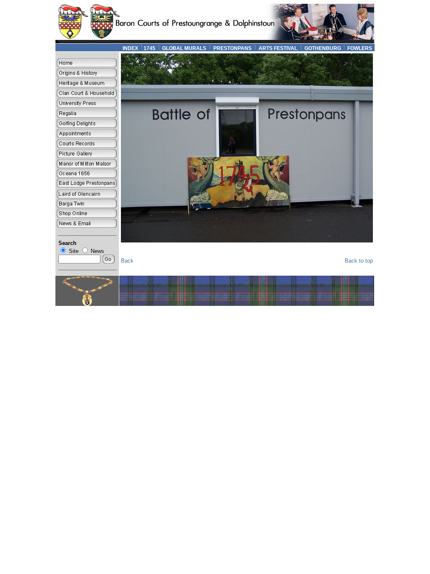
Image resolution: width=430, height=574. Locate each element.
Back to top (359, 261)
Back (127, 261)
